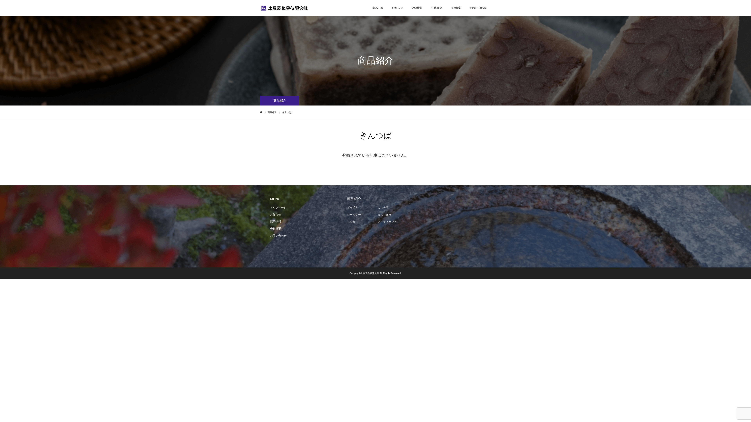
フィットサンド (387, 221)
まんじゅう (384, 214)
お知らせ (397, 7)
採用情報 (456, 7)
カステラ (383, 207)
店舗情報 (416, 7)
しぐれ (351, 221)
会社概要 (436, 7)
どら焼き (352, 207)
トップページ (278, 207)
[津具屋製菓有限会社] (284, 8)
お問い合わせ (478, 7)
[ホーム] (261, 112)
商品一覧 (377, 7)
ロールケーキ (355, 214)
